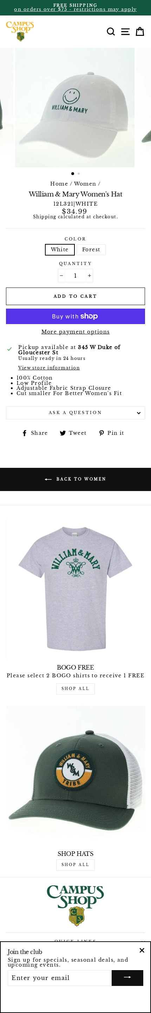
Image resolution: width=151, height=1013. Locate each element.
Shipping (45, 217)
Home (59, 184)
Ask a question (75, 412)
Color (75, 239)
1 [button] (73, 174)
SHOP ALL (75, 688)
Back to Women (80, 479)
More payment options (75, 331)
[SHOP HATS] (75, 775)
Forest (91, 249)
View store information (49, 368)
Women (85, 184)
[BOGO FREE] (75, 589)
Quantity (75, 264)
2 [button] (79, 174)
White (60, 249)
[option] (75, 8)
